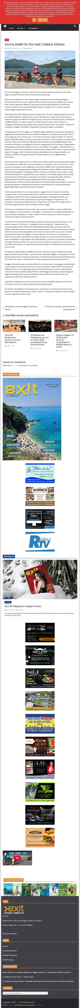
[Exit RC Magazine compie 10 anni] (40, 579)
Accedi (5, 946)
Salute (11, 28)
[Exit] (5, 26)
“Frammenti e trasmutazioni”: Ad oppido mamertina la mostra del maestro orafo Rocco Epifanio (38, 981)
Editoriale (8, 602)
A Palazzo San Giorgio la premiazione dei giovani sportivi (60, 307)
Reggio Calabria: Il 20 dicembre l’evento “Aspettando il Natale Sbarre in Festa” (64, 341)
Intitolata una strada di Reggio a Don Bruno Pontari (21, 307)
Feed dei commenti (10, 955)
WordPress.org (8, 960)
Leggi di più (42, 20)
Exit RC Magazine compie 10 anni (22, 606)
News (6, 40)
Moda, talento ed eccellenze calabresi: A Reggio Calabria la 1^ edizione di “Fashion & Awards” (37, 972)
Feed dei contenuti (9, 951)
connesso (15, 365)
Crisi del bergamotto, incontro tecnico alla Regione (13, 338)
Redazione (18, 48)
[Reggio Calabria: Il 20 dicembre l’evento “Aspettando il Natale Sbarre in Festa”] (65, 321)
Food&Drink (32, 28)
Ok (34, 20)
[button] (24, 28)
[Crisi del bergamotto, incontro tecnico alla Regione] (14, 321)
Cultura (20, 28)
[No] (78, 12)
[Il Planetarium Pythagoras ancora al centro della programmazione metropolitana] (40, 321)
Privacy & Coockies (10, 934)
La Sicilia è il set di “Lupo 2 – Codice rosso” (18, 977)
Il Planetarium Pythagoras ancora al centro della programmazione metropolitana (39, 340)
